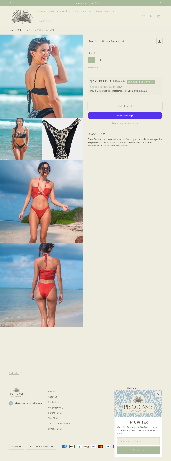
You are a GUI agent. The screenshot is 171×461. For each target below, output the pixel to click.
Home (41, 11)
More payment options (125, 123)
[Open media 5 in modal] (41, 201)
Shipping (94, 87)
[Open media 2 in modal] (41, 76)
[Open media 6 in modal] (41, 285)
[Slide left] (10, 3)
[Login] (151, 16)
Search (51, 391)
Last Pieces (44, 20)
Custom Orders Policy (59, 423)
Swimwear (80, 11)
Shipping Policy (55, 407)
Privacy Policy (55, 429)
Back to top (14, 373)
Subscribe (138, 450)
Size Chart (53, 418)
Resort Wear (103, 11)
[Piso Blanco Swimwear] (22, 16)
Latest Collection (59, 11)
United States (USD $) (39, 446)
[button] (143, 16)
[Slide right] (160, 3)
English (14, 446)
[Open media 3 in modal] (21, 139)
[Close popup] (158, 394)
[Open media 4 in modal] (62, 139)
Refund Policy (55, 413)
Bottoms (21, 30)
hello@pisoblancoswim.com (28, 403)
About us (52, 397)
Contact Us (53, 402)
